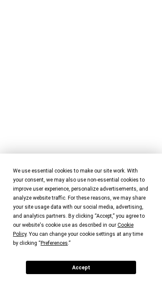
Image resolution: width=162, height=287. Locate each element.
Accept (81, 268)
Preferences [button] (54, 243)
